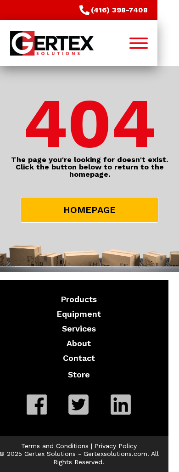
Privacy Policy (116, 446)
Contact (79, 358)
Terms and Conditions (55, 446)
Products (79, 299)
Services (79, 328)
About (79, 343)
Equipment (78, 314)
